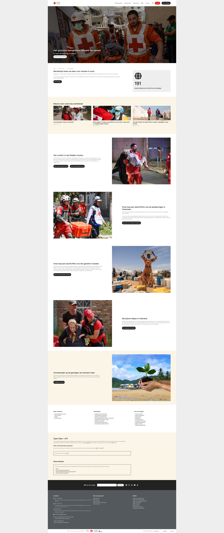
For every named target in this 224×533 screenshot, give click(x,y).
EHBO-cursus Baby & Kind (138, 498)
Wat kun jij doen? (118, 3)
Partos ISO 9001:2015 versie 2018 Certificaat (65, 471)
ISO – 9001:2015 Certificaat (62, 473)
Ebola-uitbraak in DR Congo (60, 413)
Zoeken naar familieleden (140, 425)
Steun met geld (96, 501)
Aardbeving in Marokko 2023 (101, 416)
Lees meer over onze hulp (60, 56)
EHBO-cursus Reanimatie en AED (140, 501)
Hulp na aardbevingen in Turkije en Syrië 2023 (104, 418)
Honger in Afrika (57, 418)
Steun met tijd (96, 499)
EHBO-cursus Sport (137, 502)
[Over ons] (77, 531)
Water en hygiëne (138, 423)
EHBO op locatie (136, 503)
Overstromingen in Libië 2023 (101, 415)
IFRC (97, 448)
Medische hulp (138, 416)
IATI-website (87, 442)
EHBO (142, 3)
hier (112, 442)
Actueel (147, 3)
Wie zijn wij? (136, 3)
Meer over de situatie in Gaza (60, 166)
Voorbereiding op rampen (140, 420)
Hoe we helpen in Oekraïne (129, 328)
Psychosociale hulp (139, 419)
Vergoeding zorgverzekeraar (138, 508)
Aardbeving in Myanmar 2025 (101, 413)
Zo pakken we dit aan (59, 382)
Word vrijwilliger (166, 3)
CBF (57, 468)
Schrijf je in (120, 485)
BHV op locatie (136, 505)
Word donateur (96, 498)
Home (54, 68)
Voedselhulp (137, 418)
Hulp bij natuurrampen (139, 415)
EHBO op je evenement (138, 506)
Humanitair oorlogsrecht (140, 422)
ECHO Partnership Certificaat (62, 470)
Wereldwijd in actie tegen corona (101, 419)
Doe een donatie (96, 503)
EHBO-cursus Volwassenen (138, 499)
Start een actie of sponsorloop (99, 502)
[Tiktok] (137, 485)
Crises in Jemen (57, 415)
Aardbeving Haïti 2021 (99, 420)
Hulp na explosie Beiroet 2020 (101, 422)
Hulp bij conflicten (139, 413)
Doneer (157, 3)
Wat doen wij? (128, 3)
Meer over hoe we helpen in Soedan (62, 274)
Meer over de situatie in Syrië (77, 166)
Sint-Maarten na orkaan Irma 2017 (102, 423)
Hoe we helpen (57, 81)
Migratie (56, 416)
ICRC (101, 448)
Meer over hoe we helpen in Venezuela (131, 222)
